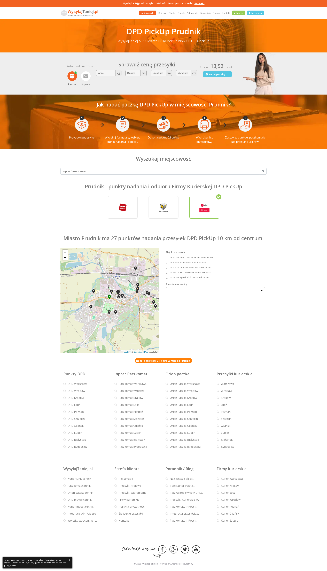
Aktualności (192, 12)
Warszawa (227, 384)
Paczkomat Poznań (131, 412)
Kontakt (199, 3)
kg (118, 73)
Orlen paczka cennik (80, 493)
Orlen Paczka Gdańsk (183, 426)
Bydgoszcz (227, 447)
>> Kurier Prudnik (171, 41)
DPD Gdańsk (76, 426)
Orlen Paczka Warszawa (185, 384)
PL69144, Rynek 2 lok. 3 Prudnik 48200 (189, 277)
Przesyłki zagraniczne (132, 493)
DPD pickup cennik (80, 499)
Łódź (224, 405)
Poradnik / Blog (179, 468)
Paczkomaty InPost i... (183, 506)
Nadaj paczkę (148, 12)
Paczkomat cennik (79, 486)
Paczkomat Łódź (129, 405)
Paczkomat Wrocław (131, 391)
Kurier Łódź (228, 493)
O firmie (162, 12)
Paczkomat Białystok (132, 440)
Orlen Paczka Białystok (184, 440)
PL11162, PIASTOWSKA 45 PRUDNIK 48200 (191, 257)
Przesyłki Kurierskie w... (184, 499)
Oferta (172, 12)
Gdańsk (225, 426)
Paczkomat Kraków (131, 398)
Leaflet (127, 352)
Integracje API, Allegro (82, 513)
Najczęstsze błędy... (182, 479)
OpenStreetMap (141, 352)
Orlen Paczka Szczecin (184, 419)
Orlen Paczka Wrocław (184, 391)
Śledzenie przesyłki (131, 513)
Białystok (227, 440)
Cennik (181, 12)
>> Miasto (149, 41)
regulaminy (187, 563)
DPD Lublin (75, 433)
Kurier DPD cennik (79, 479)
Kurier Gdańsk (230, 513)
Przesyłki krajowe (130, 486)
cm (143, 73)
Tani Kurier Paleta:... (182, 486)
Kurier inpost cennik (81, 506)
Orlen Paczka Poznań (183, 412)
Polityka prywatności (132, 506)
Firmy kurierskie (129, 499)
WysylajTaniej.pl (130, 41)
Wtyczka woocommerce (82, 520)
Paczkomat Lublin (130, 433)
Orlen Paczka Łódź (181, 405)
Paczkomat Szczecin (131, 419)
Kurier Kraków (230, 486)
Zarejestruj (256, 12)
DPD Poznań (76, 412)
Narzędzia (205, 12)
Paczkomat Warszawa (132, 384)
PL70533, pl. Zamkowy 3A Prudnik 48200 (190, 267)
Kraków (226, 398)
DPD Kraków (76, 398)
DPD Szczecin (76, 419)
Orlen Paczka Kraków (183, 398)
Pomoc (216, 12)
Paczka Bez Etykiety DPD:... (186, 493)
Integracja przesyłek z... (184, 513)
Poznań (226, 412)
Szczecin (226, 419)
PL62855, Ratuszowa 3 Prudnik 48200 (189, 262)
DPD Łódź (74, 405)
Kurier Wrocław (230, 499)
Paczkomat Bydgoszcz (133, 447)
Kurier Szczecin (230, 520)
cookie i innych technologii (31, 560)
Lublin (225, 433)
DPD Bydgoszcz (78, 447)
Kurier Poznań (230, 506)
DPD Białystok (77, 440)
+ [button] (65, 252)
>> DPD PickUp (197, 41)
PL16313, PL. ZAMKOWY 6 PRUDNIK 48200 (191, 272)
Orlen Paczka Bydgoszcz (185, 447)
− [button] (65, 257)
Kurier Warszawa (232, 479)
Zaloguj (240, 12)
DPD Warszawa (77, 384)
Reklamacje (126, 479)
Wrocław (226, 391)
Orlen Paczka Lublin (182, 433)
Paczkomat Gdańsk (131, 426)
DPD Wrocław (76, 391)
